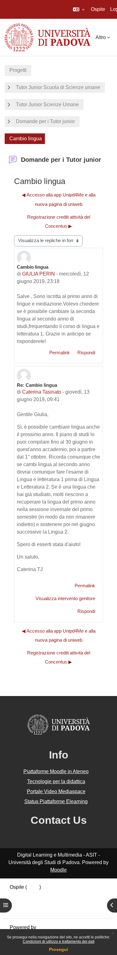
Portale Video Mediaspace (56, 791)
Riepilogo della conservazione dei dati (52, 894)
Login (33, 887)
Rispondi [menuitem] (86, 352)
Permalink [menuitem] (59, 352)
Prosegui (58, 949)
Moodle (58, 870)
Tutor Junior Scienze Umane (47, 104)
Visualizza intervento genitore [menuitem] (65, 598)
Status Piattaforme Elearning (56, 801)
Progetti (18, 70)
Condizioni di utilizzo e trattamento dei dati (59, 941)
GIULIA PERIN (38, 273)
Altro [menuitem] (100, 37)
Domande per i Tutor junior (45, 121)
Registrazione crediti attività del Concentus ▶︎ (58, 222)
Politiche (19, 902)
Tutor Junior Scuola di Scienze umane (58, 87)
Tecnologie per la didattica (56, 781)
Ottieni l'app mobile (31, 909)
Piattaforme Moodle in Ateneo (56, 771)
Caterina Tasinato (41, 392)
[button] (78, 9)
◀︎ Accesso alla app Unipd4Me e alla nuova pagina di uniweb (58, 199)
